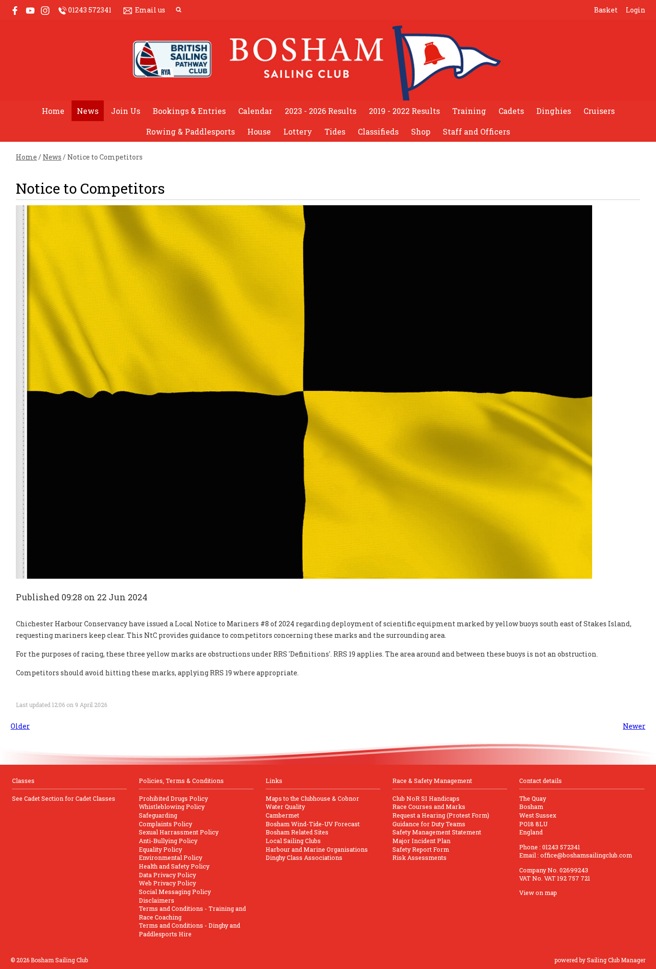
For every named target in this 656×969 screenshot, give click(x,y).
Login (635, 9)
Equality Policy (160, 849)
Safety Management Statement (436, 832)
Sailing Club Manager (616, 960)
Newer (634, 726)
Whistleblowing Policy (172, 806)
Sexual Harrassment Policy (179, 832)
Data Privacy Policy (167, 875)
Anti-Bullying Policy (168, 841)
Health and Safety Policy (174, 866)
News (87, 111)
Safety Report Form (420, 849)
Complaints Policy (165, 824)
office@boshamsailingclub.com (586, 855)
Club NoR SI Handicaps (426, 798)
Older (20, 726)
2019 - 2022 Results (404, 111)
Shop (420, 131)
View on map (538, 892)
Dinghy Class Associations (304, 857)
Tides (335, 131)
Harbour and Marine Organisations (317, 849)
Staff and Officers (476, 131)
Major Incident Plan (421, 841)
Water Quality (285, 806)
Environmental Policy (170, 857)
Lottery (297, 131)
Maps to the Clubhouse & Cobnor (312, 798)
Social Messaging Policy (175, 891)
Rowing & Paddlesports (190, 131)
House (259, 131)
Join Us (125, 111)
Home (53, 111)
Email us (150, 9)
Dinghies (553, 111)
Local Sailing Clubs (293, 841)
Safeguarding (158, 815)
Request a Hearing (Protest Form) (440, 815)
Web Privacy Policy (167, 883)
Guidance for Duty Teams (428, 824)
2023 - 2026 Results (320, 111)
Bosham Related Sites (297, 832)
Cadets (511, 111)
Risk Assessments (419, 857)
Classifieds (378, 131)
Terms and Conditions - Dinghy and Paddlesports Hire (189, 929)
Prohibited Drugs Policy (173, 798)
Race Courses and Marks (428, 806)
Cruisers (599, 111)
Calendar (255, 111)
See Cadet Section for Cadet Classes (63, 798)
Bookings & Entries (189, 111)
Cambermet (282, 815)
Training (469, 111)
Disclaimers (156, 900)
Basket (606, 9)
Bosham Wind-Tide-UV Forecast (313, 824)
